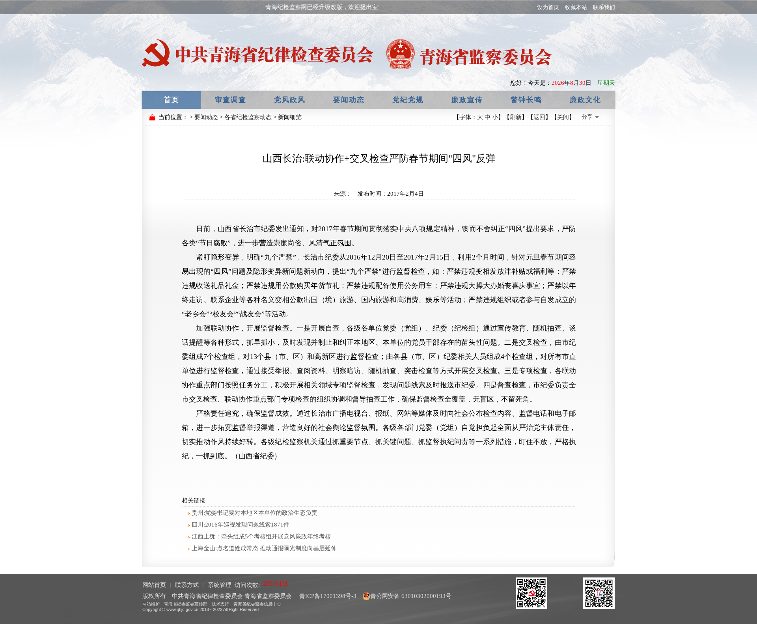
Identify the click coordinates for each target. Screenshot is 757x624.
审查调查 (230, 100)
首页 (171, 100)
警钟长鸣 (526, 100)
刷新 (516, 117)
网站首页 (154, 585)
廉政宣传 (467, 100)
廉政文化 (585, 100)
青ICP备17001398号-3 (327, 596)
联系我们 (604, 7)
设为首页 (548, 7)
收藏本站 (576, 7)
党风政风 (290, 100)
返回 (539, 117)
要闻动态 (349, 100)
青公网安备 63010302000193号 (410, 596)
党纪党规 (408, 100)
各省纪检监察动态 (248, 117)
